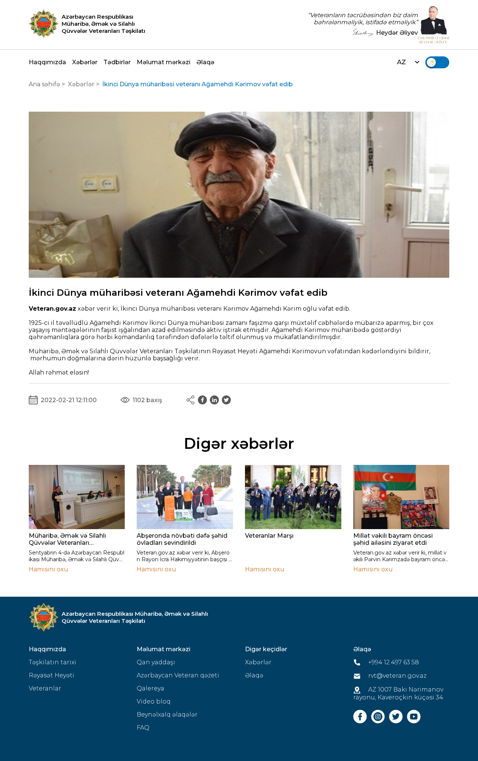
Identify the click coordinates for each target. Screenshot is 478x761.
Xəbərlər (84, 62)
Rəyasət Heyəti (51, 675)
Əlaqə (205, 62)
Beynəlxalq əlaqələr (167, 714)
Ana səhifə (44, 84)
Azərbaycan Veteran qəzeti (178, 675)
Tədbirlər (117, 62)
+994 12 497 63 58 (393, 662)
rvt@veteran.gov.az (396, 675)
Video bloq (154, 701)
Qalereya (150, 688)
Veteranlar (45, 688)
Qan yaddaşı (156, 662)
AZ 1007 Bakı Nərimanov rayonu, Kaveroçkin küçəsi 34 (398, 693)
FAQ (143, 727)
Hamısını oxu (48, 569)
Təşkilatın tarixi (52, 662)
